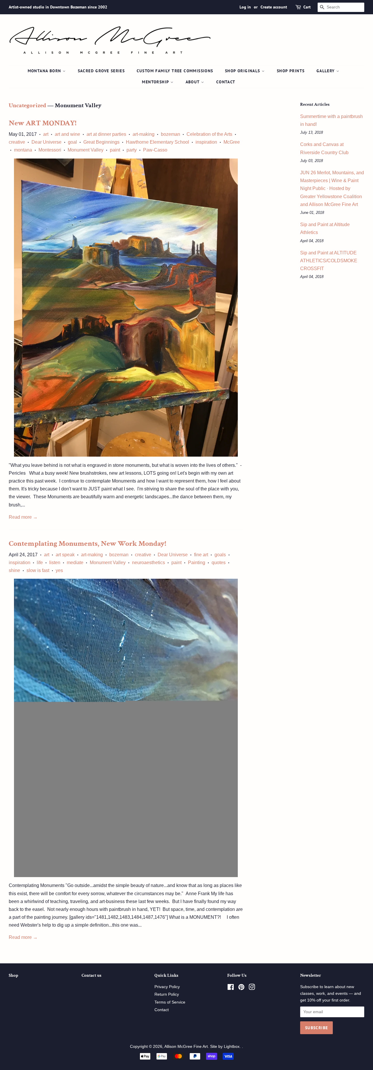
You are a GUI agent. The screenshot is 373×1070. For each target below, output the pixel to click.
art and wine (67, 134)
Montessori (49, 149)
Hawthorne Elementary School (157, 142)
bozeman (170, 134)
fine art (201, 554)
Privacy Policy (167, 987)
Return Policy (166, 994)
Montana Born (45, 70)
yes (59, 570)
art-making (143, 134)
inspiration (206, 142)
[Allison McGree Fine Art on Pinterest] (241, 988)
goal (72, 142)
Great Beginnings (101, 142)
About (193, 82)
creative (17, 142)
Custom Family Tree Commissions (175, 70)
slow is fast (38, 570)
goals (220, 554)
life (40, 562)
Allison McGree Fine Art (186, 1046)
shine (14, 570)
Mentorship (156, 82)
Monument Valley (85, 149)
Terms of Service (169, 1002)
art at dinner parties (106, 134)
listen (54, 562)
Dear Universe (46, 142)
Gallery (326, 70)
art (45, 134)
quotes (219, 562)
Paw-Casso (155, 149)
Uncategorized (27, 105)
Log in (245, 7)
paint (115, 149)
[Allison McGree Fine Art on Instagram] (252, 988)
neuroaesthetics (148, 562)
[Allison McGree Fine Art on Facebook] (230, 988)
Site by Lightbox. (226, 1046)
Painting (196, 562)
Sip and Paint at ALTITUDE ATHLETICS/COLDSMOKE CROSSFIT (328, 260)
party (131, 149)
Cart (307, 7)
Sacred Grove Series (101, 70)
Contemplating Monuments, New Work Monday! (87, 543)
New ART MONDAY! (42, 123)
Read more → (23, 517)
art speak (65, 554)
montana (23, 149)
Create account (274, 7)
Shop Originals (243, 70)
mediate (75, 562)
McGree (232, 142)
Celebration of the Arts (209, 134)
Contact (225, 82)
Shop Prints (291, 70)
